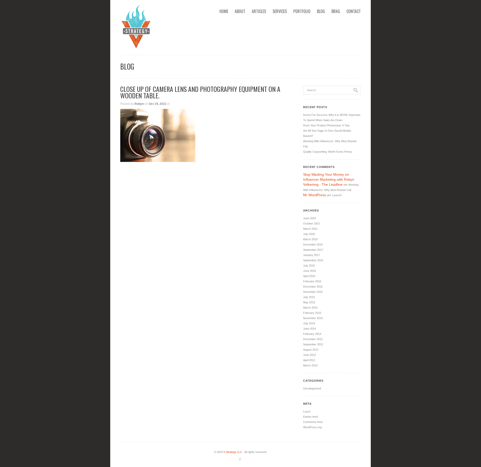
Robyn (139, 104)
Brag (335, 11)
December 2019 (313, 244)
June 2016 (309, 270)
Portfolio (301, 11)
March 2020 (310, 239)
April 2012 (309, 360)
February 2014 (312, 333)
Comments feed (312, 421)
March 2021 (310, 228)
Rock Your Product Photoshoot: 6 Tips (326, 125)
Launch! (337, 195)
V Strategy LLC (232, 451)
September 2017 (313, 249)
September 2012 (313, 344)
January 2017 (311, 255)
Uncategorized (312, 388)
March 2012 (310, 365)
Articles (259, 11)
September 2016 (313, 260)
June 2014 (309, 328)
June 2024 (309, 218)
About (240, 11)
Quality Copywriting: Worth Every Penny (327, 151)
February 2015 (312, 312)
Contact (353, 11)
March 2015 (310, 307)
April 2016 (309, 276)
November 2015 (313, 291)
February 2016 (312, 281)
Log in (306, 411)
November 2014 (313, 318)
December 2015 (313, 286)
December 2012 (313, 339)
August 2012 (310, 349)
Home (223, 11)
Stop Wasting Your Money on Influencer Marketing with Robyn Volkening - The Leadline (328, 179)
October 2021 (311, 223)
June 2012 (309, 354)
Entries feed (310, 416)
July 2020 (309, 234)
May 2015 (309, 302)
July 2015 (309, 297)
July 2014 (309, 323)
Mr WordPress (314, 195)
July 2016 (309, 265)
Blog (321, 11)
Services (280, 11)
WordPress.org (312, 427)
